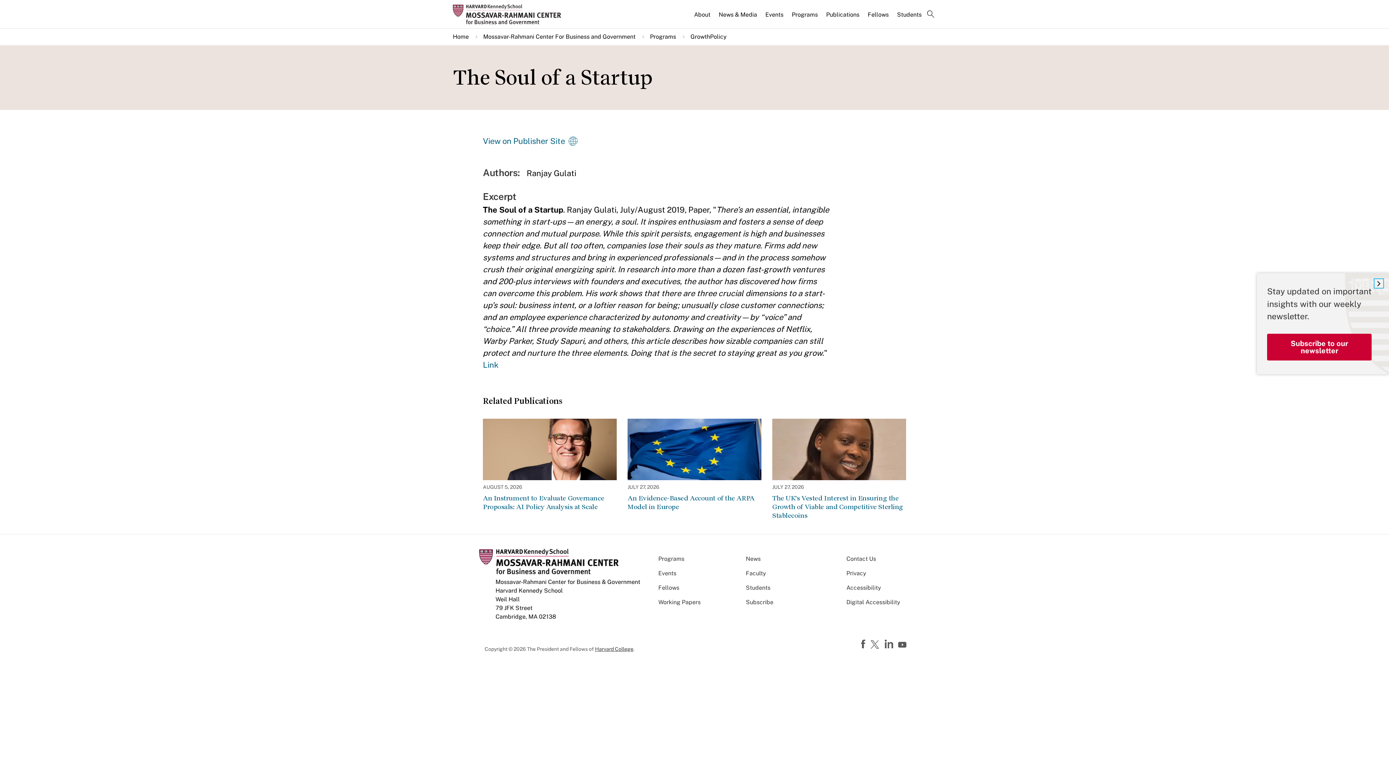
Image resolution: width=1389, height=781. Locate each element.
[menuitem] (703, 17)
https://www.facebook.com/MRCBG (864, 644)
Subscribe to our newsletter (1319, 347)
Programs (805, 14)
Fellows (878, 14)
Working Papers (679, 602)
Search (930, 14)
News (753, 558)
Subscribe (759, 602)
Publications (842, 14)
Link (490, 365)
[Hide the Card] (1379, 283)
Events (774, 14)
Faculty (756, 573)
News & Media (738, 14)
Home (461, 36)
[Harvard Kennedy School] (509, 14)
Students (909, 14)
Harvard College (614, 649)
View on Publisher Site (524, 141)
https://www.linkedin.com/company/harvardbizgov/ (889, 644)
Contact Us (861, 558)
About (702, 14)
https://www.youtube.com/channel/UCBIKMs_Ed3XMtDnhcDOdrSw (903, 645)
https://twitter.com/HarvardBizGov (876, 645)
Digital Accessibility (873, 602)
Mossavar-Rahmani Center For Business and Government (559, 36)
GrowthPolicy (709, 36)
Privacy (856, 573)
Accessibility (863, 587)
